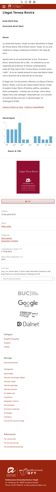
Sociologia (8, 413)
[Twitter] (22, 2)
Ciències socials (10, 381)
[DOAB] (28, 314)
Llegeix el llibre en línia (13, 107)
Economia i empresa (12, 409)
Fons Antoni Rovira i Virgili (14, 421)
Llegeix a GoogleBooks (34, 107)
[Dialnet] (28, 323)
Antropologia (9, 405)
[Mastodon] (30, 2)
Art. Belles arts (9, 393)
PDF (29, 201)
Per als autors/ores (11, 443)
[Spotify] (34, 2)
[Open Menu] (4, 6)
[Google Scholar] (28, 303)
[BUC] (28, 293)
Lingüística (8, 397)
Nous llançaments (11, 362)
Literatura (8, 417)
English (7, 343)
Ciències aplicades (11, 385)
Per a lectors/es (10, 439)
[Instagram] (26, 2)
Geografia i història (9, 241)
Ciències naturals (10, 389)
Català (6, 346)
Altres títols (6, 226)
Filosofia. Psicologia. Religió (14, 377)
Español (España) (11, 339)
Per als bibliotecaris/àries (13, 447)
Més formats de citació (12, 279)
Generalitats (6, 238)
